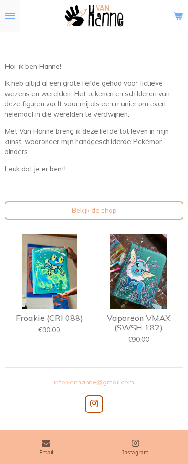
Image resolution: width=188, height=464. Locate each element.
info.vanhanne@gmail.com (94, 382)
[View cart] (178, 16)
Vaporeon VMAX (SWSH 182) (139, 322)
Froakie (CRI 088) (49, 318)
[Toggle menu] (10, 16)
